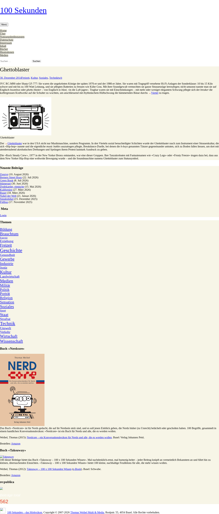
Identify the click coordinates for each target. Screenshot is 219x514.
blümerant (5, 183)
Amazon (15, 443)
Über (2, 33)
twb (60, 77)
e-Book (77, 469)
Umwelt (5, 328)
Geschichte (11, 250)
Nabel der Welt (8, 195)
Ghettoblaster (15, 143)
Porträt (5, 293)
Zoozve (4, 174)
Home (3, 30)
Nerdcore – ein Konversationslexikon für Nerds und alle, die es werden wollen (69, 437)
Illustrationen (7, 52)
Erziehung (7, 241)
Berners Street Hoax (11, 177)
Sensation (7, 302)
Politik (4, 289)
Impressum (6, 42)
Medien (4, 55)
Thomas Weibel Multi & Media (87, 512)
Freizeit (25, 77)
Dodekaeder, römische (12, 186)
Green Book (6, 180)
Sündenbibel (7, 199)
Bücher (4, 49)
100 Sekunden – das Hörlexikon (24, 512)
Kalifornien (6, 189)
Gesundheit (7, 255)
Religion (6, 298)
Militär (5, 285)
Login (3, 215)
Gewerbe (7, 259)
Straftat (5, 319)
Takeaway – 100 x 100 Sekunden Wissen (49, 469)
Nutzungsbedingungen (12, 36)
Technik (53, 77)
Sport (3, 310)
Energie (4, 238)
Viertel (154, 92)
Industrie (6, 263)
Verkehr (5, 332)
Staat (4, 314)
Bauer (3, 192)
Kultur (34, 77)
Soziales (43, 77)
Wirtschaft (8, 336)
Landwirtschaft (10, 276)
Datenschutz (6, 39)
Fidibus (4, 202)
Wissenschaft (11, 341)
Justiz (3, 267)
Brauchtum (9, 234)
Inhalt (3, 46)
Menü (4, 24)
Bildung (6, 229)
